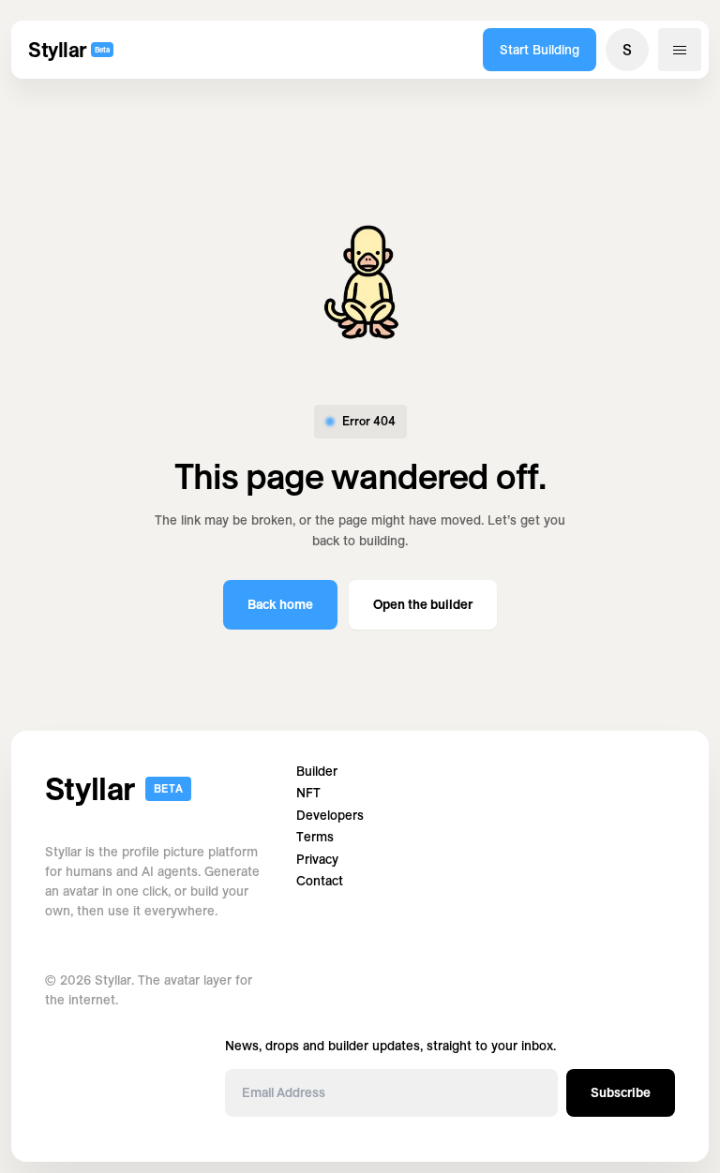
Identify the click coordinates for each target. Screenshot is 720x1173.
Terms (315, 837)
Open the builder (422, 604)
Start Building (539, 49)
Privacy (317, 860)
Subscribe (621, 1092)
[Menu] (679, 49)
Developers (330, 816)
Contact (319, 881)
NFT (308, 793)
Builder (317, 772)
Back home (280, 604)
